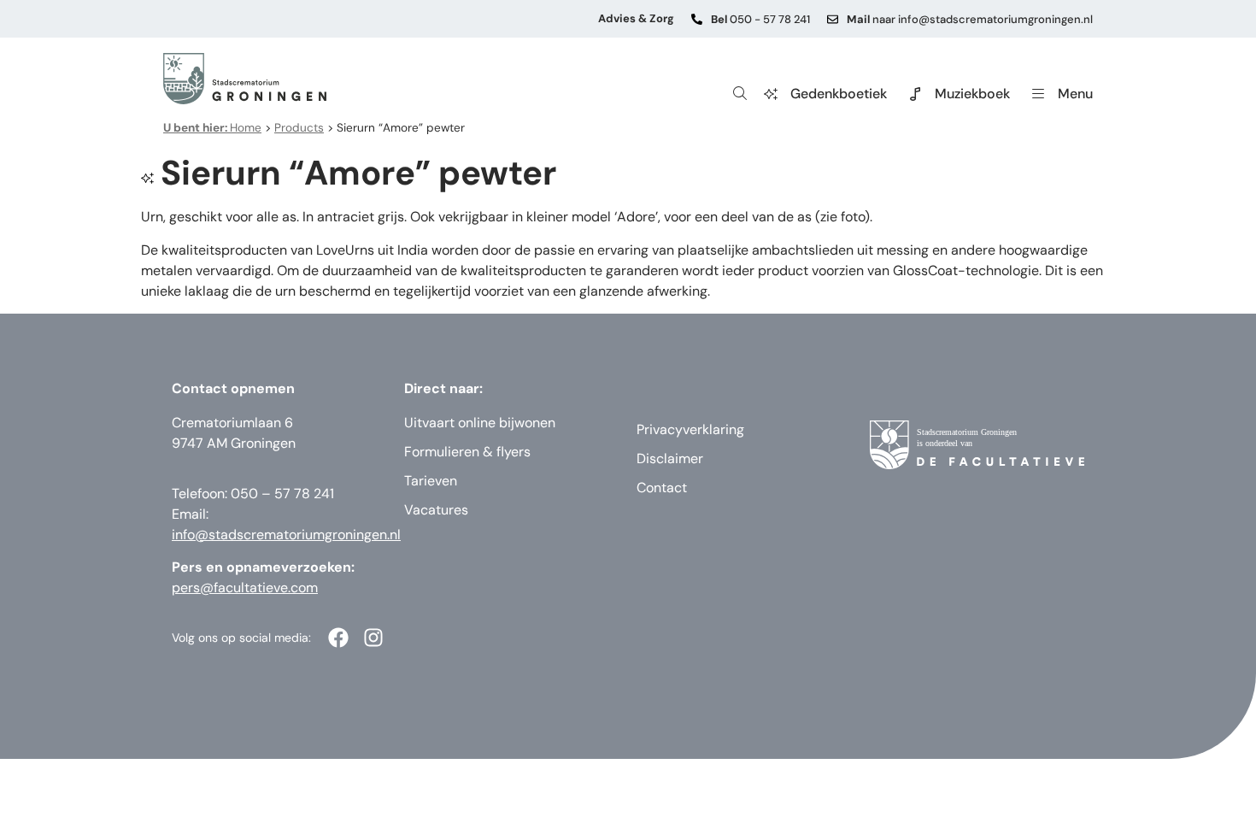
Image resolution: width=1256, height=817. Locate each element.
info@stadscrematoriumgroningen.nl (286, 535)
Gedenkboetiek (838, 94)
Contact (662, 488)
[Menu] (1038, 94)
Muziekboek (972, 94)
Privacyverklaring (690, 429)
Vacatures (436, 510)
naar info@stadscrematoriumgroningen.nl (970, 19)
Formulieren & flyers (467, 452)
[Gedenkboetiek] (771, 94)
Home (212, 127)
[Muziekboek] (915, 94)
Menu (1075, 94)
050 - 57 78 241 (760, 19)
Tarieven (430, 481)
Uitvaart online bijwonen (479, 423)
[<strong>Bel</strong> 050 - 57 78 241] (696, 19)
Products (299, 127)
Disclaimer (670, 458)
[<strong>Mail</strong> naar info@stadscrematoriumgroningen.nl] (832, 19)
